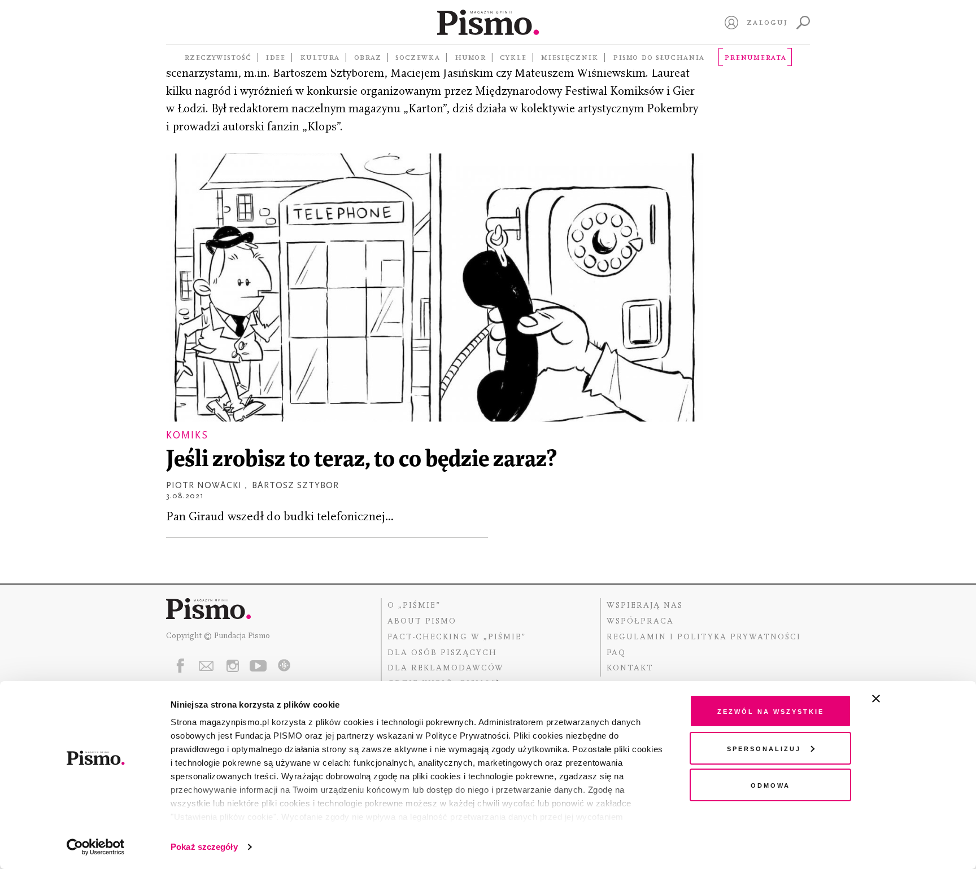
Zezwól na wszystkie (770, 711)
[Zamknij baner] (906, 699)
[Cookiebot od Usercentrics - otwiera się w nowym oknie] (95, 847)
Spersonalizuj (764, 748)
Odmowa (770, 784)
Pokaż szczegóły (204, 847)
